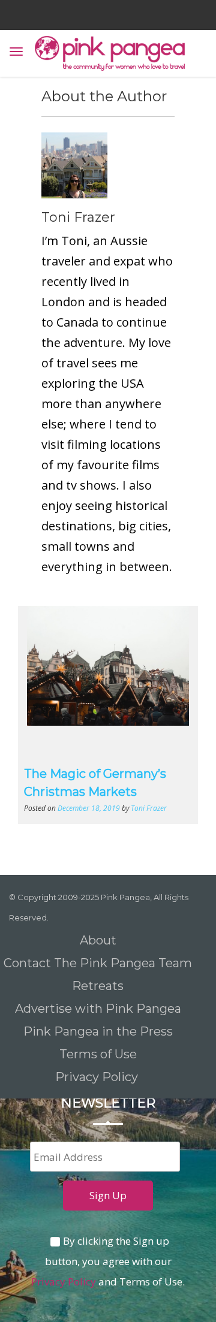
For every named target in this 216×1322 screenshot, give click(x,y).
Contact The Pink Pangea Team (98, 963)
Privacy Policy (98, 1077)
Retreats (98, 986)
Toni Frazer (78, 217)
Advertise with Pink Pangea (98, 1008)
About (98, 940)
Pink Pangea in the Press (98, 1031)
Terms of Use (98, 1054)
